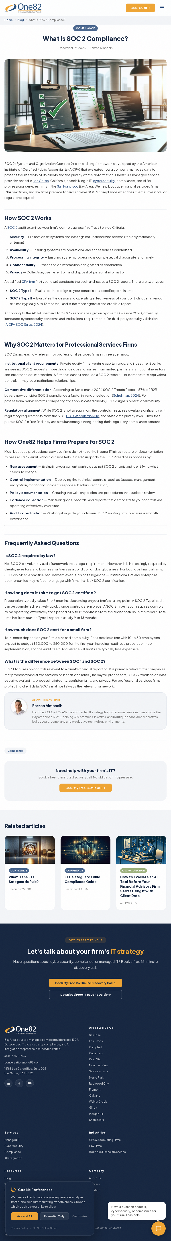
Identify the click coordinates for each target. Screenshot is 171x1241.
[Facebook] (19, 1083)
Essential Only (54, 1216)
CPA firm (28, 281)
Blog (20, 20)
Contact (94, 1190)
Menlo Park (96, 1077)
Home (8, 20)
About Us (95, 1178)
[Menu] (162, 8)
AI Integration (13, 1158)
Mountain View (98, 1065)
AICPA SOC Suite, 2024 (24, 324)
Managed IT (12, 1140)
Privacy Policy (19, 1228)
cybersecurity (104, 180)
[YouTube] (30, 1083)
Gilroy (93, 1107)
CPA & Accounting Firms (105, 1140)
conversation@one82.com (22, 1062)
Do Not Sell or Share (45, 1228)
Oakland (94, 1095)
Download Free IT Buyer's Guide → (85, 994)
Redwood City (99, 1083)
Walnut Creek (98, 1101)
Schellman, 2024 (126, 395)
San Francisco (67, 186)
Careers (94, 1184)
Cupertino (96, 1053)
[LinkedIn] (8, 1083)
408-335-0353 (15, 1056)
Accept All (24, 1216)
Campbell (95, 1047)
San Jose (95, 1035)
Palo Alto (95, 1059)
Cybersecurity (13, 1146)
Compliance (85, 28)
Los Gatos (41, 180)
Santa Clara (96, 1120)
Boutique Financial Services (107, 1152)
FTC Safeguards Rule (82, 416)
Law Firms (95, 1146)
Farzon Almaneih (47, 705)
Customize (79, 1216)
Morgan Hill (96, 1114)
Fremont (94, 1089)
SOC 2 (12, 227)
